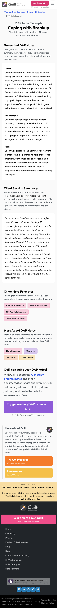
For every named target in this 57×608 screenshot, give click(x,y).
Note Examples (12, 564)
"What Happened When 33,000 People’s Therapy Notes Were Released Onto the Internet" (28, 487)
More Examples (13, 351)
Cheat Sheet (27, 357)
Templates (10, 357)
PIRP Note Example (38, 305)
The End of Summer (14, 496)
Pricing (8, 537)
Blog (7, 551)
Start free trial (38, 3)
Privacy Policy (48, 603)
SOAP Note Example (15, 318)
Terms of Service (48, 600)
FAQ (7, 546)
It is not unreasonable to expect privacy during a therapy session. (28, 493)
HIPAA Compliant (13, 559)
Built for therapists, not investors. (39, 496)
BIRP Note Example (15, 305)
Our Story (10, 533)
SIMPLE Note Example (16, 312)
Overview (30, 351)
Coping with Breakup (36, 12)
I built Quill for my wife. (30, 499)
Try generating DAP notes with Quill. (28, 406)
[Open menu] (52, 3)
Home (8, 529)
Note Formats (12, 568)
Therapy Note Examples (14, 12)
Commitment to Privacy (17, 555)
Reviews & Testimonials (16, 542)
